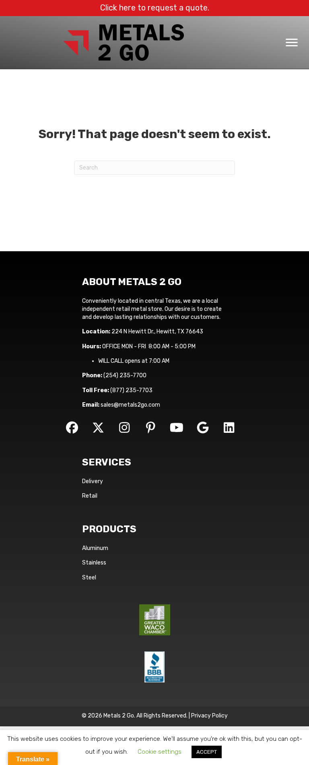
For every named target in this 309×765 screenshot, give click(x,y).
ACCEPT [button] (206, 752)
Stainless (94, 562)
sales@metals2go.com (130, 404)
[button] (72, 428)
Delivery (92, 481)
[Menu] (291, 43)
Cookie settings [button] (159, 751)
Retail (89, 495)
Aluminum (95, 548)
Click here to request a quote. (154, 7)
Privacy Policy (209, 715)
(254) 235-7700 (124, 375)
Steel (89, 577)
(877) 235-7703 (131, 390)
